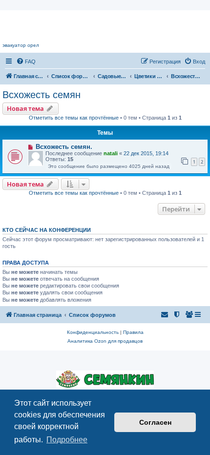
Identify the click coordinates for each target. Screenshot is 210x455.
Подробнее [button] (66, 439)
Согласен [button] (155, 422)
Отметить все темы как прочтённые (74, 118)
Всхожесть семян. (64, 146)
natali (111, 153)
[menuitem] (26, 61)
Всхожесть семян (41, 94)
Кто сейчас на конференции (46, 230)
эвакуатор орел (20, 45)
